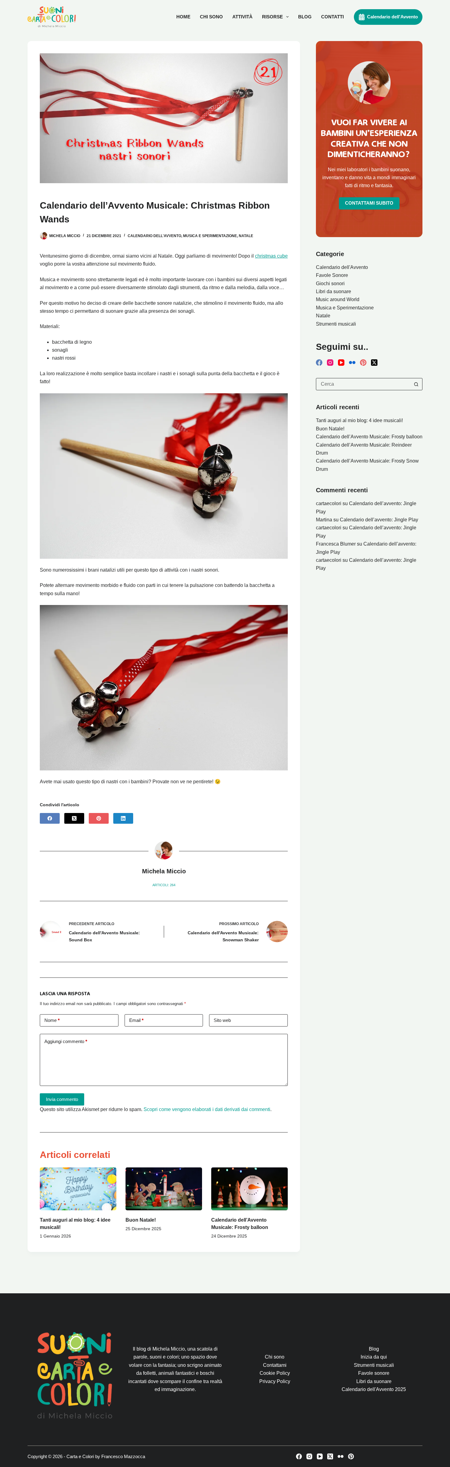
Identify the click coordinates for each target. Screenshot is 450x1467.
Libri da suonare (333, 291)
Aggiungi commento (65, 1041)
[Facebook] (50, 818)
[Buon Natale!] (164, 1189)
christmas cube (271, 256)
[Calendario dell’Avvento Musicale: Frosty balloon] (249, 1189)
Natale (246, 236)
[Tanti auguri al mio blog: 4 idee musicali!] (78, 1189)
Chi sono (211, 16)
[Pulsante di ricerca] (416, 384)
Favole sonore (373, 1373)
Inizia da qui (374, 1356)
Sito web (222, 1020)
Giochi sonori (330, 283)
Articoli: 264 (163, 885)
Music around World (337, 299)
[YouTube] (341, 362)
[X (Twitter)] (74, 818)
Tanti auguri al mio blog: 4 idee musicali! (359, 420)
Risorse (272, 16)
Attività (242, 16)
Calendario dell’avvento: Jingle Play (379, 519)
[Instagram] (330, 362)
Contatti (332, 16)
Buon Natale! (141, 1220)
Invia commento (62, 1099)
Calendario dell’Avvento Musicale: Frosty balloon (369, 436)
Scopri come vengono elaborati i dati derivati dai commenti (207, 1109)
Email (136, 1020)
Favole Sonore (332, 275)
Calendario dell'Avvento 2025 (374, 1389)
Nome (52, 1020)
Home (183, 16)
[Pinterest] (99, 818)
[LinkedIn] (123, 818)
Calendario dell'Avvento (392, 16)
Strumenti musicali (336, 324)
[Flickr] (352, 362)
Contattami (275, 1365)
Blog (305, 16)
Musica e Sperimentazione (210, 236)
